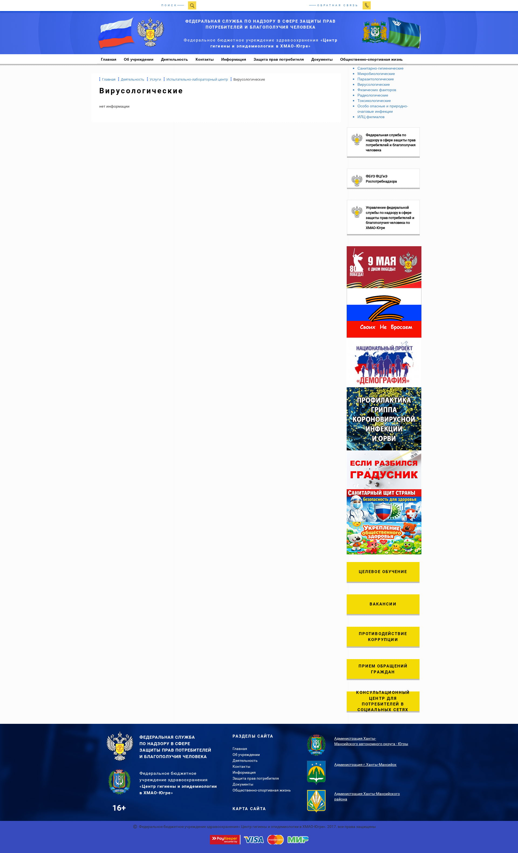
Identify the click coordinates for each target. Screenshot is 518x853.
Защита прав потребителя (279, 59)
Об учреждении (139, 59)
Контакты (205, 59)
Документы (322, 59)
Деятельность (174, 59)
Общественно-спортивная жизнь (262, 790)
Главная (240, 748)
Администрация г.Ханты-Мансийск (365, 764)
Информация (233, 59)
